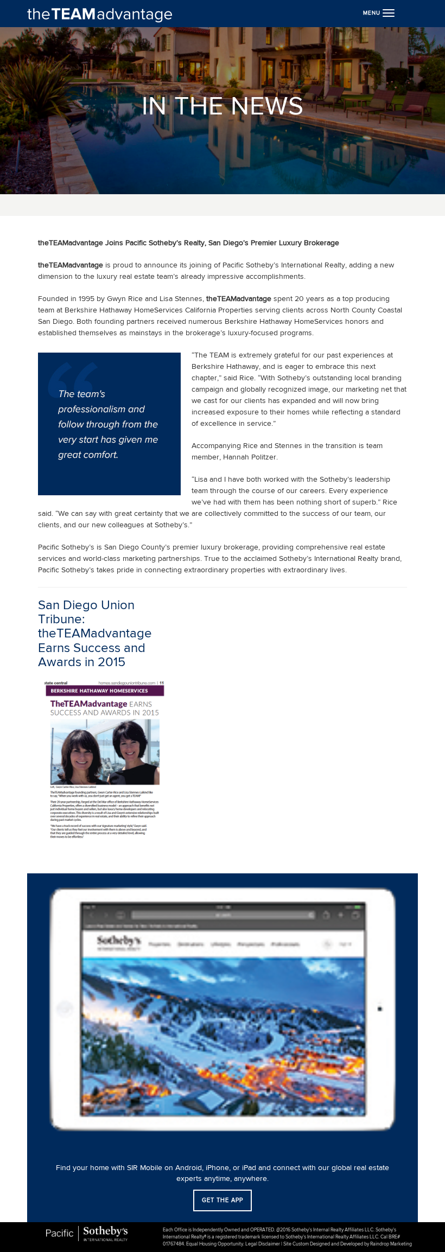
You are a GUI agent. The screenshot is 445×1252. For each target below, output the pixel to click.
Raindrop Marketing (391, 1244)
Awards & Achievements (65, 118)
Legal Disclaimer (262, 1244)
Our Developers (51, 68)
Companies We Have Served (72, 234)
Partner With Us (50, 52)
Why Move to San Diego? (66, 201)
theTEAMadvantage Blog (65, 151)
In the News (44, 134)
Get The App (222, 1200)
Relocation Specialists (60, 217)
